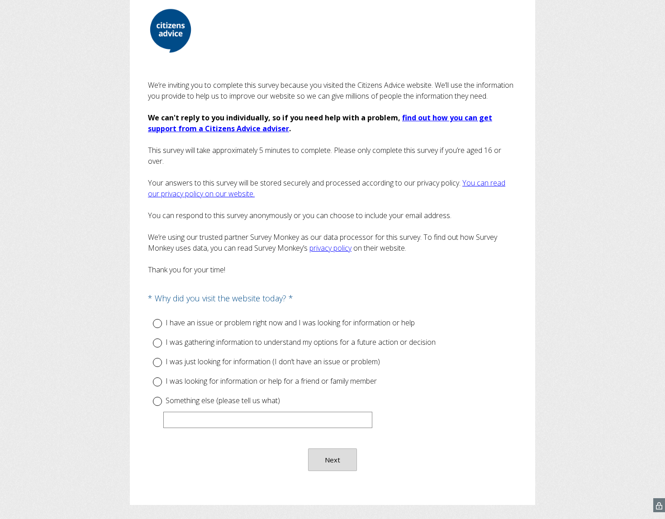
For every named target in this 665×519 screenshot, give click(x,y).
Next (332, 459)
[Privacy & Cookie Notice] (659, 505)
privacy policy (330, 248)
